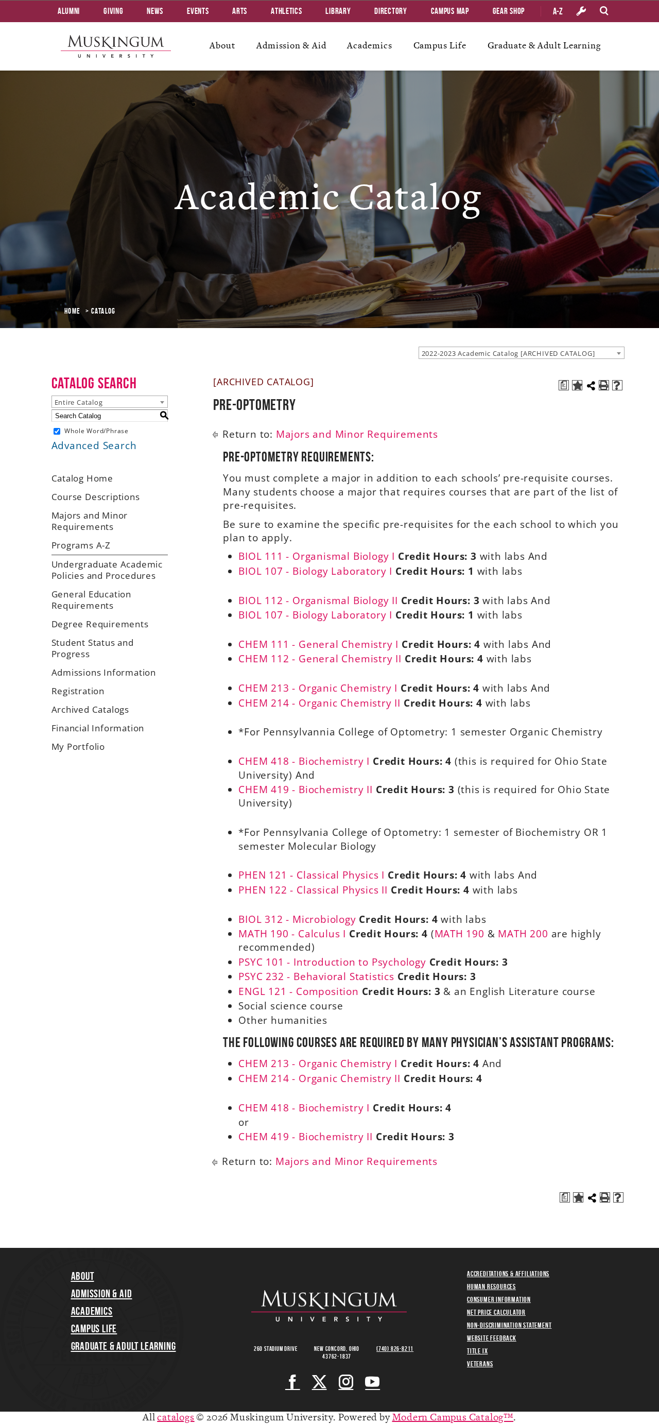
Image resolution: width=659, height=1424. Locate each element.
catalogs (175, 1417)
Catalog (103, 311)
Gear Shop (509, 10)
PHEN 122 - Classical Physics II (313, 890)
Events (198, 10)
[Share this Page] (591, 385)
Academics (369, 45)
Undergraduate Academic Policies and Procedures (107, 569)
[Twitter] (319, 1382)
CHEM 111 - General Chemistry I (318, 644)
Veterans (480, 1364)
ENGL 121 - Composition (298, 991)
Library (338, 10)
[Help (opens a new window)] (617, 385)
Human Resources (491, 1286)
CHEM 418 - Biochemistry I (304, 761)
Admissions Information (104, 672)
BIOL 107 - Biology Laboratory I (315, 571)
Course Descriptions (95, 497)
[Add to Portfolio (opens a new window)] (577, 385)
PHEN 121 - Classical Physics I (311, 875)
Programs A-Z (81, 545)
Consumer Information (499, 1299)
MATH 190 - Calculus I (292, 933)
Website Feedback (491, 1338)
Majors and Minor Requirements (89, 521)
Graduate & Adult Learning (544, 45)
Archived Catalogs (90, 709)
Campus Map (450, 10)
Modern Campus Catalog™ (453, 1417)
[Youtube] (372, 1382)
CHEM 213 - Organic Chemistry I (317, 688)
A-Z (558, 11)
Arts (239, 10)
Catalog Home (82, 478)
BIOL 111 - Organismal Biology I (316, 556)
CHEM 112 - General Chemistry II (320, 658)
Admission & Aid (291, 45)
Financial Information (98, 728)
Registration (78, 691)
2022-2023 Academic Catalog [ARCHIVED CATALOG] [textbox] (508, 353)
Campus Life (439, 45)
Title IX (477, 1351)
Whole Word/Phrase (96, 430)
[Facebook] (293, 1382)
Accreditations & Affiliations (508, 1273)
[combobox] (522, 353)
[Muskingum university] (116, 46)
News (155, 10)
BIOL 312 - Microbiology (297, 919)
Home (72, 311)
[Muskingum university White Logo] (329, 1306)
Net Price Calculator (496, 1312)
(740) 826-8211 (394, 1348)
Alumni (69, 10)
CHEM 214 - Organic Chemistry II (319, 703)
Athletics (286, 10)
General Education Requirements (91, 599)
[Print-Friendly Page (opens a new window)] (604, 385)
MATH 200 (523, 933)
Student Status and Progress (92, 648)
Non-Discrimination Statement (509, 1325)
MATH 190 (459, 933)
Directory (390, 10)
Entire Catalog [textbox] (79, 402)
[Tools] (581, 11)
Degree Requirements (100, 624)
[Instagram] (346, 1382)
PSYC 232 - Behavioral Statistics (316, 976)
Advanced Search (94, 445)
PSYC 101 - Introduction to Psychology (332, 962)
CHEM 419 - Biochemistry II (305, 789)
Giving (113, 10)
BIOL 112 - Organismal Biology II (318, 600)
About (222, 45)
